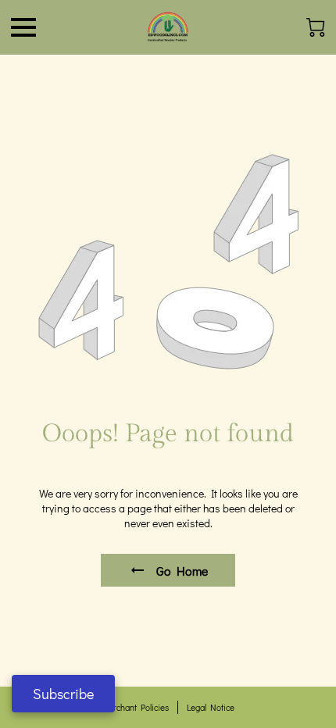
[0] (315, 27)
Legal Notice (210, 707)
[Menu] (23, 27)
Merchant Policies (135, 707)
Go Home (182, 570)
